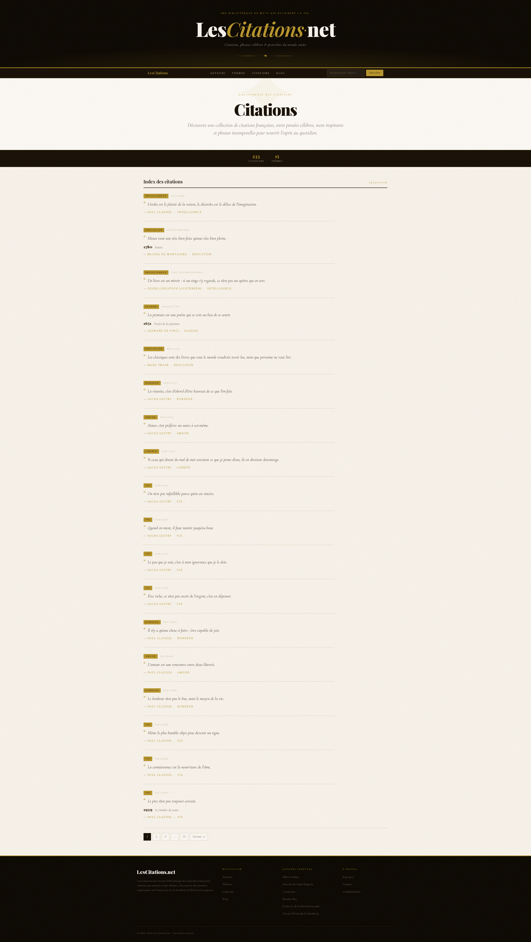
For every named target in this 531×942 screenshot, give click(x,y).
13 (184, 837)
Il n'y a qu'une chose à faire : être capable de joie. (184, 630)
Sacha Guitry (159, 399)
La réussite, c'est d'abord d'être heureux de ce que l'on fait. (190, 391)
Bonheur (185, 399)
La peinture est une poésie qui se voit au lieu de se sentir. (189, 314)
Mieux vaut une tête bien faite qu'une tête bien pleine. (187, 238)
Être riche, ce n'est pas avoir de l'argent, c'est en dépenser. (189, 596)
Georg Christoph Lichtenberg (174, 289)
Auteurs (217, 73)
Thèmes (238, 73)
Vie (179, 502)
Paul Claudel (160, 212)
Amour (183, 433)
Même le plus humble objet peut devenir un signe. (184, 732)
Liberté (183, 468)
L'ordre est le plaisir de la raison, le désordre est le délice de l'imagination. (202, 204)
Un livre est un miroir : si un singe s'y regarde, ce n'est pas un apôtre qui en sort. (207, 280)
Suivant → (199, 837)
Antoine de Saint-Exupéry (298, 884)
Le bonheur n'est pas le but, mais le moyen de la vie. (186, 698)
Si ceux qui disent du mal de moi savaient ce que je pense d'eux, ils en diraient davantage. (213, 459)
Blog (280, 73)
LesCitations (158, 73)
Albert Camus (291, 877)
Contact (347, 884)
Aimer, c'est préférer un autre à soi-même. (178, 425)
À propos (348, 877)
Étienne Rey (290, 899)
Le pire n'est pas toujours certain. (172, 801)
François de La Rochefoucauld (301, 906)
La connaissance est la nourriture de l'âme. (179, 767)
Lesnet (265, 28)
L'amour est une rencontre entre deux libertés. (181, 664)
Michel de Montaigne (167, 254)
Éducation (202, 254)
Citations (261, 73)
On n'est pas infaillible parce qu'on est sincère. (181, 493)
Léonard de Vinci (163, 331)
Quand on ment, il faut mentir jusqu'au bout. (181, 527)
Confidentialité (351, 892)
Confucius (289, 892)
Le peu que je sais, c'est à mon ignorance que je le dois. (187, 562)
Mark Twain (158, 365)
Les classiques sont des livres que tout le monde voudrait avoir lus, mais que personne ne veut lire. (220, 357)
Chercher (374, 72)
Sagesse (191, 331)
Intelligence (189, 212)
